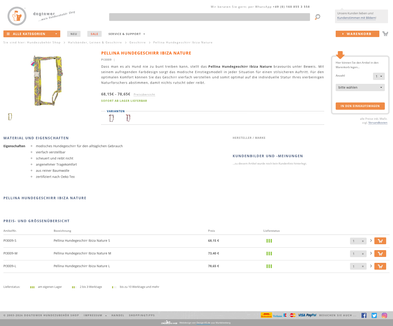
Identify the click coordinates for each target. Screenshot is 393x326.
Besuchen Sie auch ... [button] (338, 315)
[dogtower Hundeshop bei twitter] (374, 315)
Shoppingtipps (142, 315)
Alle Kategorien (29, 34)
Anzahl (340, 75)
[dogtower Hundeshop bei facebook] (364, 315)
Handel (117, 315)
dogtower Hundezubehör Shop (51, 315)
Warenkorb (357, 34)
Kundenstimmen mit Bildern (356, 18)
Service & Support (125, 34)
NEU (74, 34)
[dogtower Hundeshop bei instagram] (384, 315)
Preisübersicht (144, 94)
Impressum (94, 315)
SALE (94, 34)
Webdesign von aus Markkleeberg (204, 322)
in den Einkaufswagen (360, 106)
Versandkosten (377, 122)
